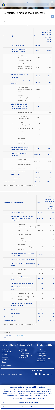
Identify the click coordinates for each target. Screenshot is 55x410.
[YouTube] (44, 374)
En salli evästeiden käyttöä (28, 406)
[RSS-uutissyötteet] (52, 374)
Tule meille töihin (7, 352)
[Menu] (52, 4)
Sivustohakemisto (7, 365)
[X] (32, 374)
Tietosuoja (40, 349)
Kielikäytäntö (41, 361)
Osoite (4, 362)
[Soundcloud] (48, 374)
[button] (52, 2)
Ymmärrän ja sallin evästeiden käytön (28, 402)
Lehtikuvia (5, 357)
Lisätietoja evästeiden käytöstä (35, 398)
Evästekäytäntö (41, 355)
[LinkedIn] (36, 374)
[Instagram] (40, 374)
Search (47, 4)
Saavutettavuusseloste (43, 358)
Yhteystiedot (5, 359)
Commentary (20, 336)
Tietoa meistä (6, 349)
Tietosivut (5, 354)
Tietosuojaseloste (18, 398)
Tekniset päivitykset (25, 353)
